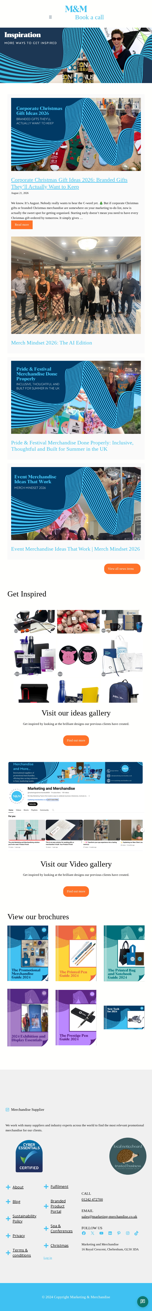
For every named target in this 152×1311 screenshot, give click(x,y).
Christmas (60, 1245)
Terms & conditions (22, 1253)
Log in (48, 1258)
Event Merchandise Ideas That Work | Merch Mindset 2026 (75, 549)
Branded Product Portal (58, 1206)
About (18, 1187)
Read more (22, 224)
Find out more (76, 740)
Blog (16, 1201)
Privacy (19, 1235)
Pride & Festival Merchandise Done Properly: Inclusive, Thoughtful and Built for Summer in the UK (72, 446)
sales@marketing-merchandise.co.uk (109, 1216)
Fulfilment (59, 1186)
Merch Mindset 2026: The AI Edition (51, 343)
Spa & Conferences (62, 1228)
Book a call (89, 17)
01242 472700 (92, 1199)
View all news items (121, 568)
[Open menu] (50, 17)
